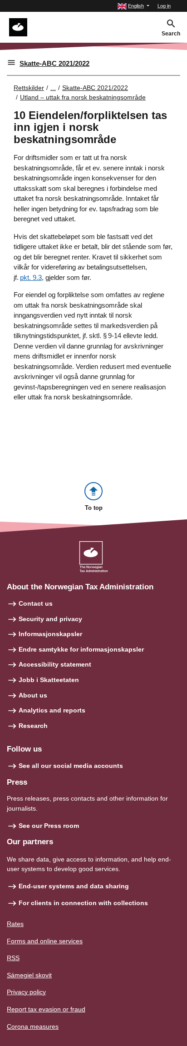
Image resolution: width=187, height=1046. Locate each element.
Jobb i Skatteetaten (49, 679)
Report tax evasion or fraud (46, 1009)
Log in (164, 6)
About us (33, 695)
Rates (15, 923)
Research (33, 725)
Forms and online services (45, 941)
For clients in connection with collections (83, 903)
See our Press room (49, 825)
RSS (13, 957)
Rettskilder (29, 87)
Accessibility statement (55, 664)
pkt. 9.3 (31, 277)
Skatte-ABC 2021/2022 (54, 63)
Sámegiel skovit (29, 975)
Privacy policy (26, 992)
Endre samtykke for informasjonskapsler (81, 649)
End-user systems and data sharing (74, 886)
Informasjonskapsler (50, 634)
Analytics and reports (52, 710)
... (53, 87)
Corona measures (33, 1026)
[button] (133, 6)
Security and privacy (50, 619)
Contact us (36, 603)
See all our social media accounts (71, 765)
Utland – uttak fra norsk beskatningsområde (83, 97)
